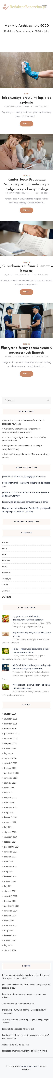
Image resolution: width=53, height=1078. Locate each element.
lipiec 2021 (9, 861)
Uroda (5, 584)
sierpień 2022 (10, 797)
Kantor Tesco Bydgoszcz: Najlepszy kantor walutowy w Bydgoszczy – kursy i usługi (27, 184)
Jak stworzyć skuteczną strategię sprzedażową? (24, 476)
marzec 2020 (10, 940)
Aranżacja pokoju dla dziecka (15, 1044)
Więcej (26, 124)
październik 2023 (12, 773)
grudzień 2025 (10, 718)
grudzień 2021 (10, 837)
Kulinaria (6, 560)
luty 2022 (8, 827)
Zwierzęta (6, 596)
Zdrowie (6, 590)
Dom (26, 94)
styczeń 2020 (10, 950)
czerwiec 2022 (10, 807)
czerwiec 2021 (10, 866)
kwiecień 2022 (10, 817)
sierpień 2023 (10, 782)
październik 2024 (12, 733)
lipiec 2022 (9, 802)
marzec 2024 (10, 748)
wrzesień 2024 (11, 738)
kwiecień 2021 (10, 876)
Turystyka (6, 578)
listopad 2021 (10, 841)
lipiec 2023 (9, 787)
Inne (4, 554)
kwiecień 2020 (10, 935)
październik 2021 (12, 846)
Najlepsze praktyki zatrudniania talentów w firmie (24, 1050)
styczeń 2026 (10, 713)
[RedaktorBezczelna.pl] (24, 7)
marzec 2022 (10, 822)
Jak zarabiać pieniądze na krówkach (18, 1028)
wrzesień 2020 (11, 910)
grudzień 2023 (10, 763)
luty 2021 (8, 886)
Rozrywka (6, 572)
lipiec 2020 (9, 920)
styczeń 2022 (10, 832)
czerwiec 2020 (10, 925)
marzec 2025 (10, 728)
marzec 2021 (10, 881)
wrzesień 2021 (11, 851)
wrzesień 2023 (11, 778)
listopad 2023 (10, 768)
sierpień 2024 (10, 743)
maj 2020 (8, 930)
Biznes (26, 176)
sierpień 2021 (10, 856)
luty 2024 (8, 753)
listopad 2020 (10, 901)
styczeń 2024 (10, 758)
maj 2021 (8, 871)
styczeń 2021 (10, 891)
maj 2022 (8, 812)
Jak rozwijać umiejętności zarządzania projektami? (25, 502)
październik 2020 (12, 906)
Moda (4, 566)
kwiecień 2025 (10, 723)
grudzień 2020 (10, 896)
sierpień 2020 (10, 915)
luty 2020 (8, 945)
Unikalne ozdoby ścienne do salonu (18, 1003)
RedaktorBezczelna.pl (30, 1066)
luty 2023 (8, 792)
